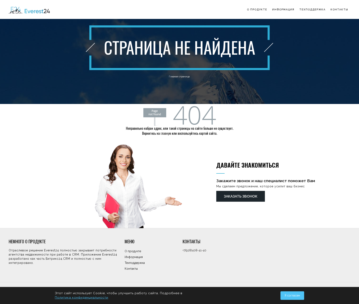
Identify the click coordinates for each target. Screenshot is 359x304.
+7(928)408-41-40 (194, 250)
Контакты (339, 9)
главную (166, 133)
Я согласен (292, 295)
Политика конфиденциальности (81, 297)
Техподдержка (312, 9)
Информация (283, 9)
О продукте (257, 9)
